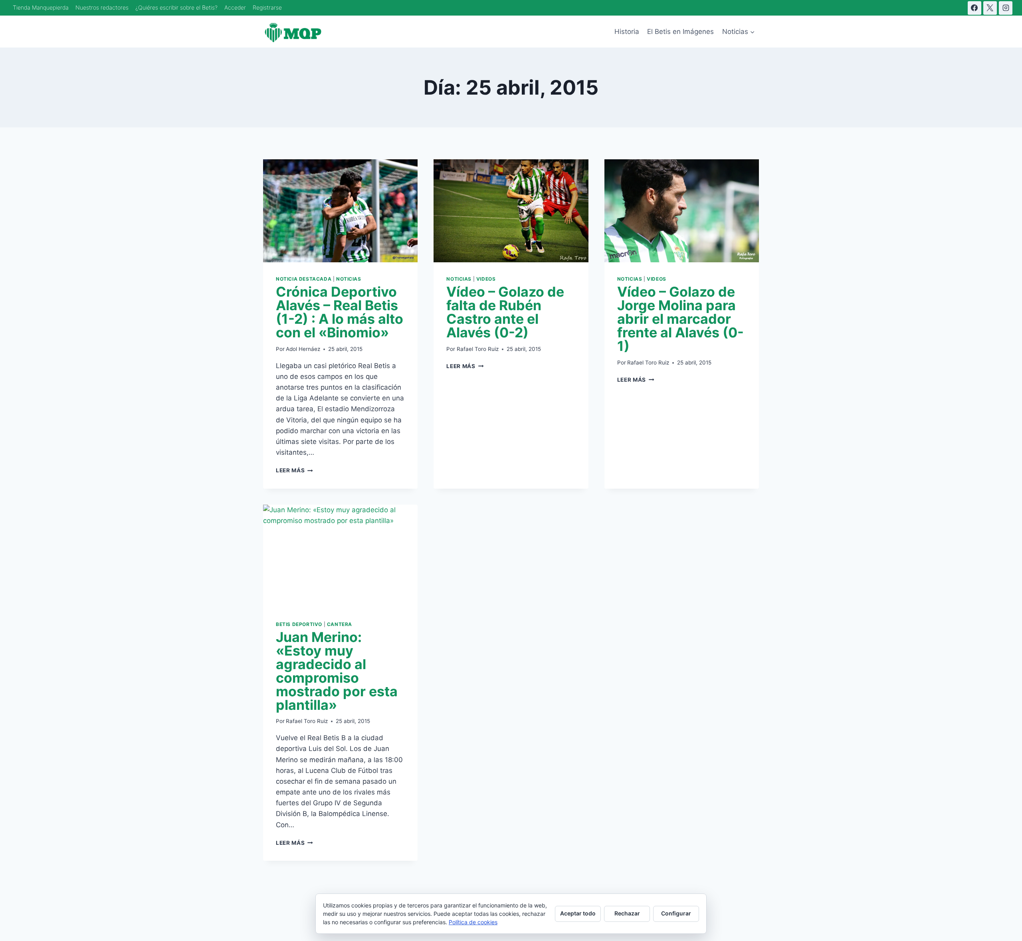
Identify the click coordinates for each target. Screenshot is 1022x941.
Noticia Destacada (303, 279)
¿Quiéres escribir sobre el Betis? (176, 7)
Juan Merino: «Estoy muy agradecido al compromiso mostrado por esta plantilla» (337, 671)
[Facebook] (974, 8)
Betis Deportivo (299, 624)
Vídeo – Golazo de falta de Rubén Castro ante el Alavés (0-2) (505, 312)
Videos (486, 279)
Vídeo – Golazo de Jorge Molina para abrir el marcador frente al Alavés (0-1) (680, 318)
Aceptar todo (578, 913)
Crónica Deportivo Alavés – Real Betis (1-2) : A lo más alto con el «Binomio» (339, 312)
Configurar (676, 913)
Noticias (348, 279)
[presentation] (340, 210)
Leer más (294, 470)
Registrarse (267, 7)
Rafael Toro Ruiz (478, 349)
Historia (626, 32)
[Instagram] (1005, 8)
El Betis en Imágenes (680, 32)
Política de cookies (473, 922)
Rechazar (627, 913)
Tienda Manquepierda (41, 7)
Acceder (235, 7)
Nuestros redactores (102, 7)
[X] (990, 8)
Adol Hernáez (303, 349)
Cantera (339, 624)
